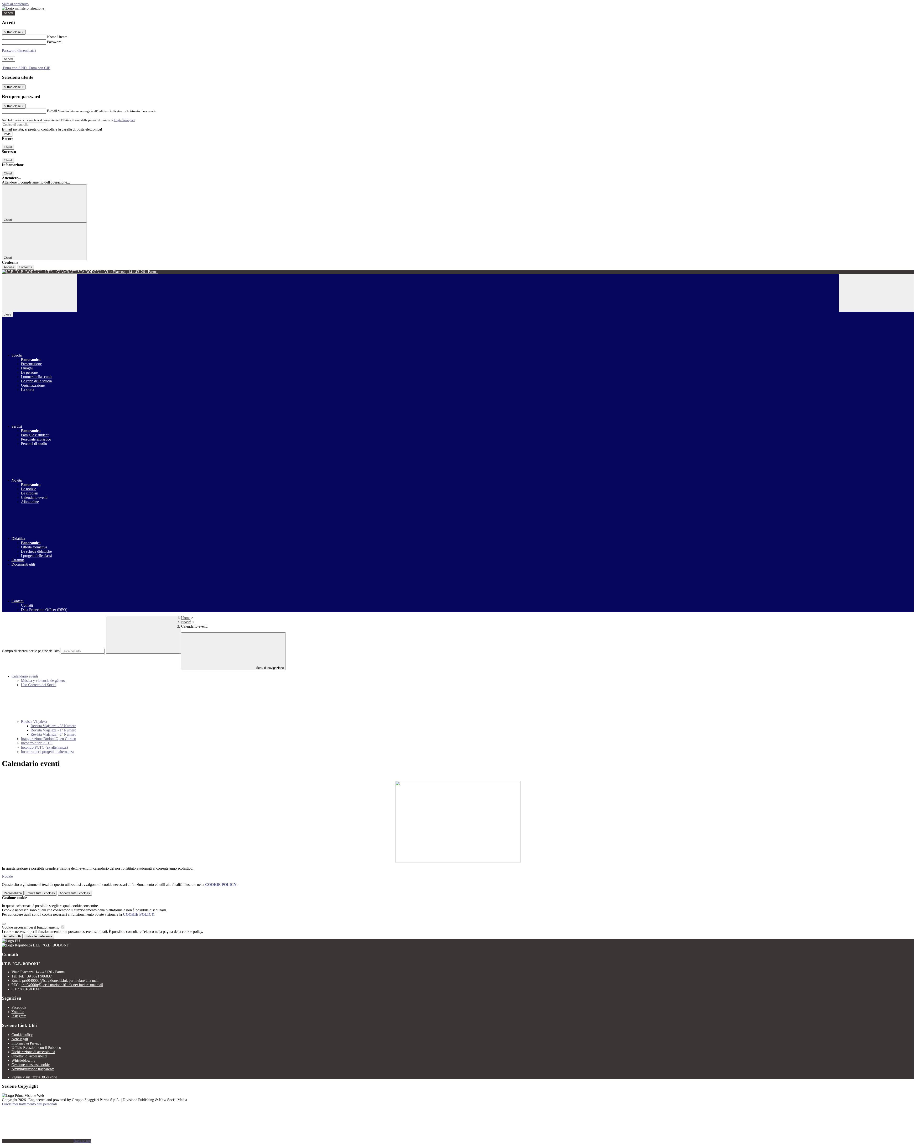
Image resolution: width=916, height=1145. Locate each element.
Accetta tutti (75, 893)
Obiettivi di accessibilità (29, 1056)
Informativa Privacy (26, 1043)
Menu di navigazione (269, 668)
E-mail (52, 111)
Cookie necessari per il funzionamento (31, 927)
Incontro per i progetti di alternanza (47, 752)
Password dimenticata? (19, 50)
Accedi (8, 13)
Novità (186, 622)
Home (185, 618)
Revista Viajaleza (34, 722)
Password (54, 42)
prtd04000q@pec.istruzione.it (62, 985)
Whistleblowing (23, 1060)
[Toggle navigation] (39, 293)
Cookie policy (22, 1035)
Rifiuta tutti (40, 893)
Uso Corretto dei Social (38, 685)
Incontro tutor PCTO (36, 743)
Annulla (9, 267)
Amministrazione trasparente (32, 1069)
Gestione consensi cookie (30, 1065)
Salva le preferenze (39, 936)
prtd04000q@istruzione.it (60, 980)
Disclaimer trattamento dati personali (29, 1104)
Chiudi (8, 147)
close (7, 314)
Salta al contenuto (15, 4)
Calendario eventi (24, 676)
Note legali (19, 1039)
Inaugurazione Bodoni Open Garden (48, 739)
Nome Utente (57, 37)
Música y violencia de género (43, 680)
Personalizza (13, 893)
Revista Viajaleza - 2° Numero (53, 734)
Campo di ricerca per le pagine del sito (31, 651)
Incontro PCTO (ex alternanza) (44, 747)
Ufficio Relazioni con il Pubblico (36, 1047)
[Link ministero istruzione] (23, 8)
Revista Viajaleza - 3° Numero (53, 726)
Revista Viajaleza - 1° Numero (53, 730)
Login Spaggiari (124, 120)
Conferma (25, 267)
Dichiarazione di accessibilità (33, 1052)
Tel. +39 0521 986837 (35, 976)
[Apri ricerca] (876, 293)
